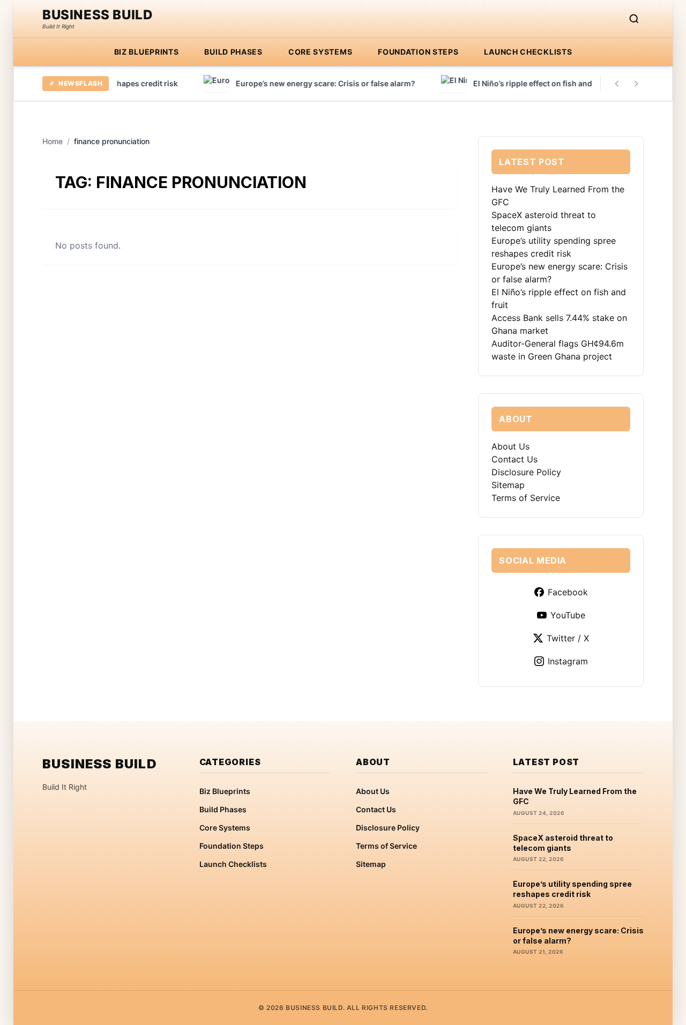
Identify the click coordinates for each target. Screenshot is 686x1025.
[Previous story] (616, 83)
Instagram (568, 661)
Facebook (568, 592)
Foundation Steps (418, 51)
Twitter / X (568, 638)
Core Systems (320, 51)
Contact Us (514, 459)
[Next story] (636, 83)
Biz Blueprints (146, 51)
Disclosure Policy (526, 472)
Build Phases (233, 51)
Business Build (97, 15)
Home (52, 141)
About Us (510, 446)
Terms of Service (525, 497)
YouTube (567, 615)
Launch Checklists (528, 51)
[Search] (634, 18)
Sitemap (508, 485)
